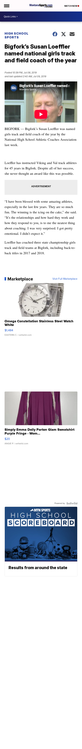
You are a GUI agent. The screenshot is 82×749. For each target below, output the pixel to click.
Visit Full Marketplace (64, 279)
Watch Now (71, 6)
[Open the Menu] (6, 6)
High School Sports (16, 35)
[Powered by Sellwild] (71, 503)
